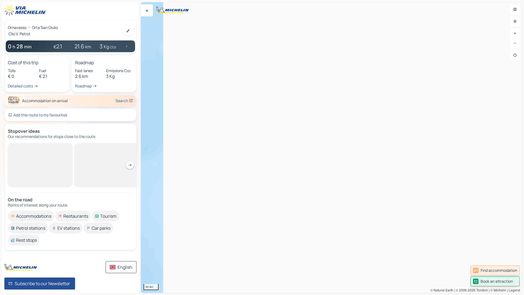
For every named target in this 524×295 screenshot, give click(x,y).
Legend (514, 290)
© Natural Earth (441, 290)
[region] (331, 147)
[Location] (515, 55)
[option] (31, 147)
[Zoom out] (515, 43)
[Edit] (128, 31)
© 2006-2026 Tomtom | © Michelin (481, 290)
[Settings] (515, 21)
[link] (495, 270)
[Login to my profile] (515, 9)
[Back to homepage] (26, 10)
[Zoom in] (515, 33)
